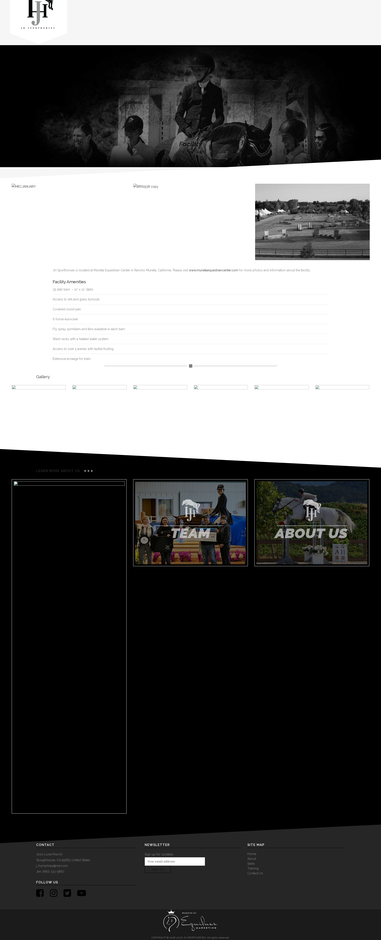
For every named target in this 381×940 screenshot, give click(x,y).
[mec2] (221, 412)
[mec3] (281, 412)
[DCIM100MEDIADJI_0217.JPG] (99, 412)
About (251, 858)
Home (251, 854)
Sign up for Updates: (159, 854)
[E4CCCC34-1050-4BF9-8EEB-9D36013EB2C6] (39, 412)
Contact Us (255, 873)
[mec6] (342, 412)
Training (253, 868)
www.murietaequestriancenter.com (213, 270)
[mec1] (160, 412)
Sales (251, 863)
